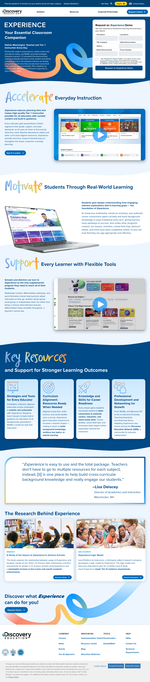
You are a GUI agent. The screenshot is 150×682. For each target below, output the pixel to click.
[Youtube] (22, 671)
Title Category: (101, 42)
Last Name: (123, 34)
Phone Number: (125, 50)
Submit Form (118, 68)
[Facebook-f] (9, 671)
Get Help (104, 4)
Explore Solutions (71, 4)
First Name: (100, 34)
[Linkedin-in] (15, 671)
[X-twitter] (2, 671)
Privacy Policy (113, 60)
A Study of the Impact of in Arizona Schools (36, 553)
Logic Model (90, 553)
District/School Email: (103, 50)
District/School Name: (127, 42)
